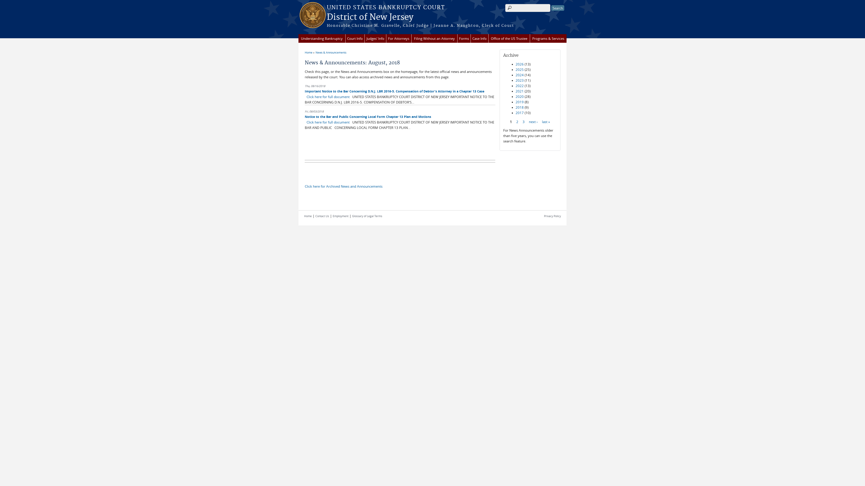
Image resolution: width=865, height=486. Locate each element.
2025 (520, 69)
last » (546, 121)
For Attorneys (398, 38)
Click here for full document (328, 96)
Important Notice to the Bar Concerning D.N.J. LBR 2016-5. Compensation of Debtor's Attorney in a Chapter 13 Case (394, 91)
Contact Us (322, 216)
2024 (520, 75)
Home (308, 52)
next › (533, 121)
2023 (520, 80)
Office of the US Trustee (509, 38)
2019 (520, 102)
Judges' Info (375, 38)
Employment (340, 216)
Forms (464, 38)
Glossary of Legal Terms (367, 216)
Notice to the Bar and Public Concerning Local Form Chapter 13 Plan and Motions (368, 117)
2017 (520, 112)
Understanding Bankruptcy (322, 38)
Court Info (355, 38)
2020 (520, 96)
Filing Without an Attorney (434, 38)
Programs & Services (548, 38)
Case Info (479, 38)
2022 (520, 85)
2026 (520, 64)
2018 (520, 107)
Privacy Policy (552, 216)
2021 (520, 91)
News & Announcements (331, 52)
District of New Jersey (370, 17)
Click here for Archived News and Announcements (343, 186)
